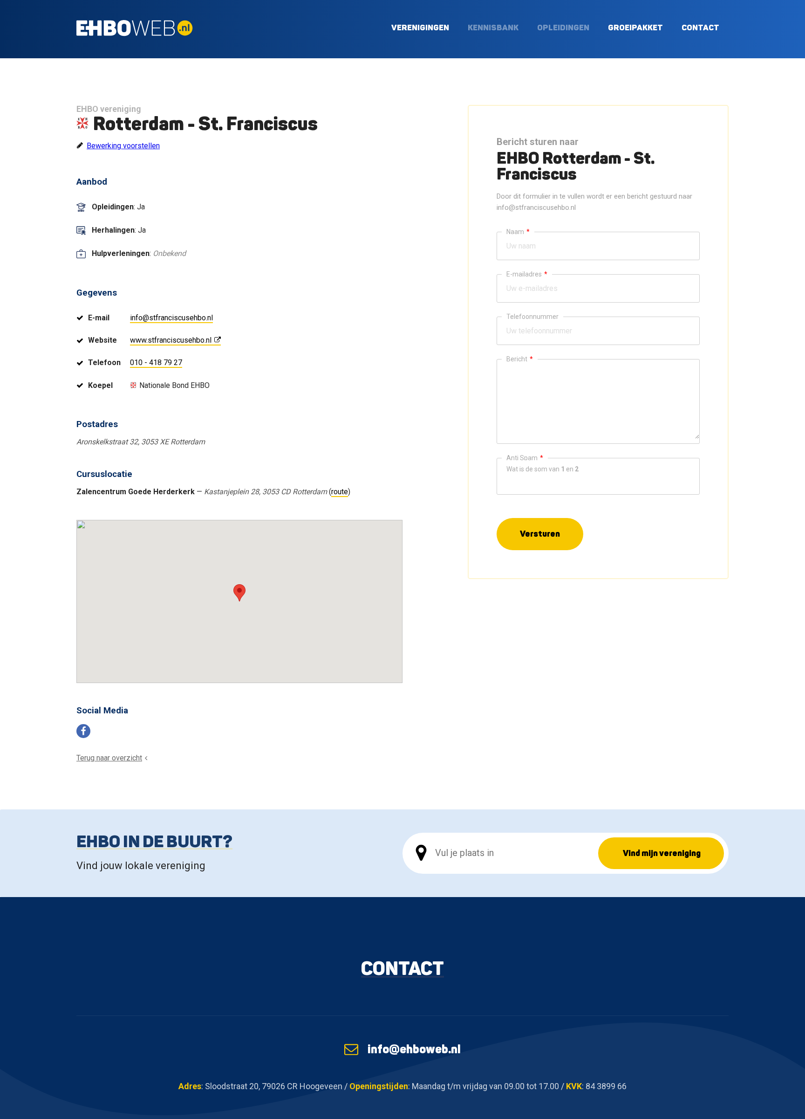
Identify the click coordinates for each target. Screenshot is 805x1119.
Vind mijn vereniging (662, 853)
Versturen (540, 533)
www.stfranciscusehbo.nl (170, 340)
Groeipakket (635, 27)
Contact (700, 27)
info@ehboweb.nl (414, 1049)
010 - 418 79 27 (156, 362)
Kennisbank (493, 27)
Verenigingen (420, 27)
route (339, 491)
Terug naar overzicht (109, 757)
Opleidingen (563, 27)
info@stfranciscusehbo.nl (171, 317)
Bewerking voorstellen (123, 146)
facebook (83, 731)
